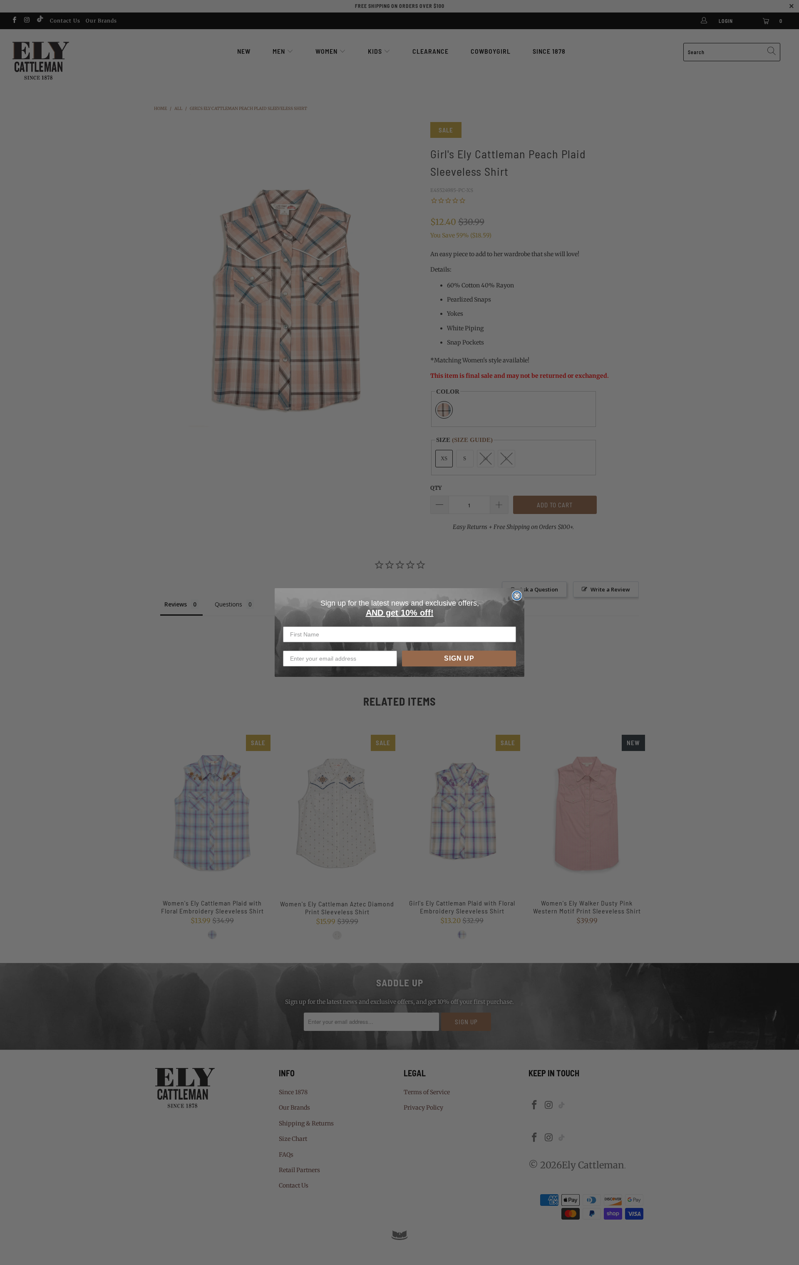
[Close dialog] (517, 595)
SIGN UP (459, 658)
